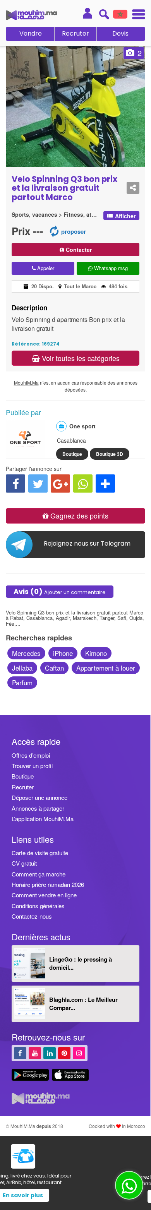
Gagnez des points (78, 515)
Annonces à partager (38, 808)
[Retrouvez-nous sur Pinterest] (64, 1053)
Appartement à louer (105, 668)
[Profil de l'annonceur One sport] (25, 455)
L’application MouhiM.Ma (43, 819)
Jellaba (22, 668)
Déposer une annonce (39, 797)
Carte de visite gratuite (40, 853)
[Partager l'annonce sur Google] (60, 483)
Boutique (72, 453)
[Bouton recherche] (104, 14)
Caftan (54, 668)
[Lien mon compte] (87, 13)
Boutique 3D (109, 453)
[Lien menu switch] (136, 15)
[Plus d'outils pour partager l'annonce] (105, 483)
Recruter (75, 33)
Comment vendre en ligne (44, 895)
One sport (82, 426)
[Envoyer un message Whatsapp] (129, 1185)
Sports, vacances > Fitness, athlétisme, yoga (56, 214)
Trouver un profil (32, 766)
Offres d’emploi (31, 755)
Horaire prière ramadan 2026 (48, 884)
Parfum (22, 682)
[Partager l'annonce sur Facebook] (15, 483)
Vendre (30, 33)
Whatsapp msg (110, 268)
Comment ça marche (38, 874)
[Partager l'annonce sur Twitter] (38, 483)
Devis (120, 33)
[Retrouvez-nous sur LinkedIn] (49, 1053)
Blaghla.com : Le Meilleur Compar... (83, 1003)
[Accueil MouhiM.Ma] (31, 15)
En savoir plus (75, 1195)
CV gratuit (24, 863)
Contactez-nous (32, 916)
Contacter (78, 249)
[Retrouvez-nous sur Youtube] (34, 1053)
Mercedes (26, 653)
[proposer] (54, 231)
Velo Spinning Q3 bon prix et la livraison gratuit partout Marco (64, 188)
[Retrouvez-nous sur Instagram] (79, 1053)
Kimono (96, 653)
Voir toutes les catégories (80, 358)
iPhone (63, 653)
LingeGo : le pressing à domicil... (80, 963)
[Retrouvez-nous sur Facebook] (20, 1053)
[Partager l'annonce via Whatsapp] (83, 483)
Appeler (45, 268)
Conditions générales (38, 906)
